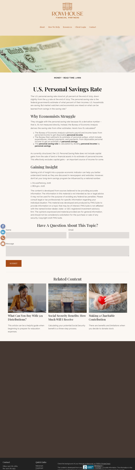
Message (10, 244)
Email (71, 230)
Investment (39, 468)
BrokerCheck (105, 464)
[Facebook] (3, 226)
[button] (42, 27)
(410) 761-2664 (12, 466)
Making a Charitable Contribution (102, 317)
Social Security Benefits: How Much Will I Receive (67, 317)
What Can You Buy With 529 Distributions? (25, 317)
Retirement (39, 466)
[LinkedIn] (3, 232)
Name (8, 230)
